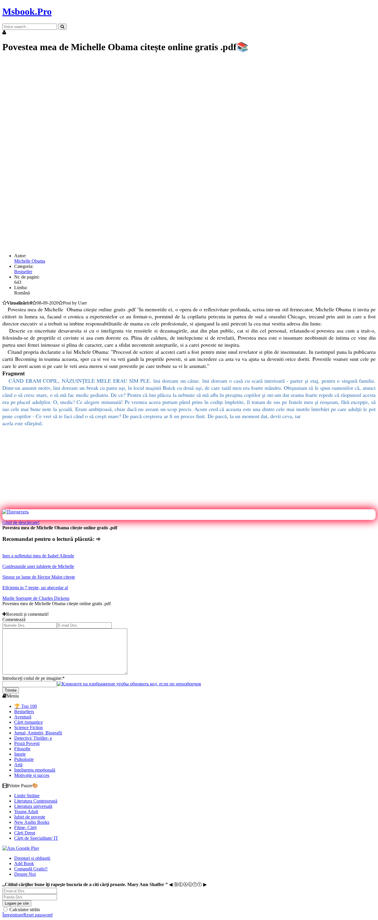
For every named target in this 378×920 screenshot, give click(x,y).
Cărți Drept (24, 832)
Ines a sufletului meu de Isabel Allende (38, 555)
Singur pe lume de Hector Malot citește (38, 576)
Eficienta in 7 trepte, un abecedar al (35, 587)
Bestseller (23, 271)
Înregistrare (12, 914)
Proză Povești (27, 743)
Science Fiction (28, 727)
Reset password (38, 914)
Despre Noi (25, 874)
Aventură (22, 716)
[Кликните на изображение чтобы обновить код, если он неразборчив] (129, 683)
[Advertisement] (179, 100)
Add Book (24, 863)
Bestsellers (24, 711)
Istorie (20, 754)
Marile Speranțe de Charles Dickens (35, 598)
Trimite (11, 690)
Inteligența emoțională (34, 769)
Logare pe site (17, 903)
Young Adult (26, 811)
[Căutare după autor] (62, 27)
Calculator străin (24, 909)
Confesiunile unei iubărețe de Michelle (38, 566)
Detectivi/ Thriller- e (33, 738)
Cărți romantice (28, 722)
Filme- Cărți (25, 827)
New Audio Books (31, 822)
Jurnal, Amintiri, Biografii (38, 732)
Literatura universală (33, 806)
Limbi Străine (27, 795)
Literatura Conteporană (35, 800)
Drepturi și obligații (32, 858)
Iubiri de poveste (29, 816)
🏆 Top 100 (25, 706)
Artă (18, 764)
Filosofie (22, 748)
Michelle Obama (29, 260)
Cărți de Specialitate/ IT (36, 838)
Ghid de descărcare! (21, 522)
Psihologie (24, 759)
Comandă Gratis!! (31, 868)
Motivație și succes (31, 775)
